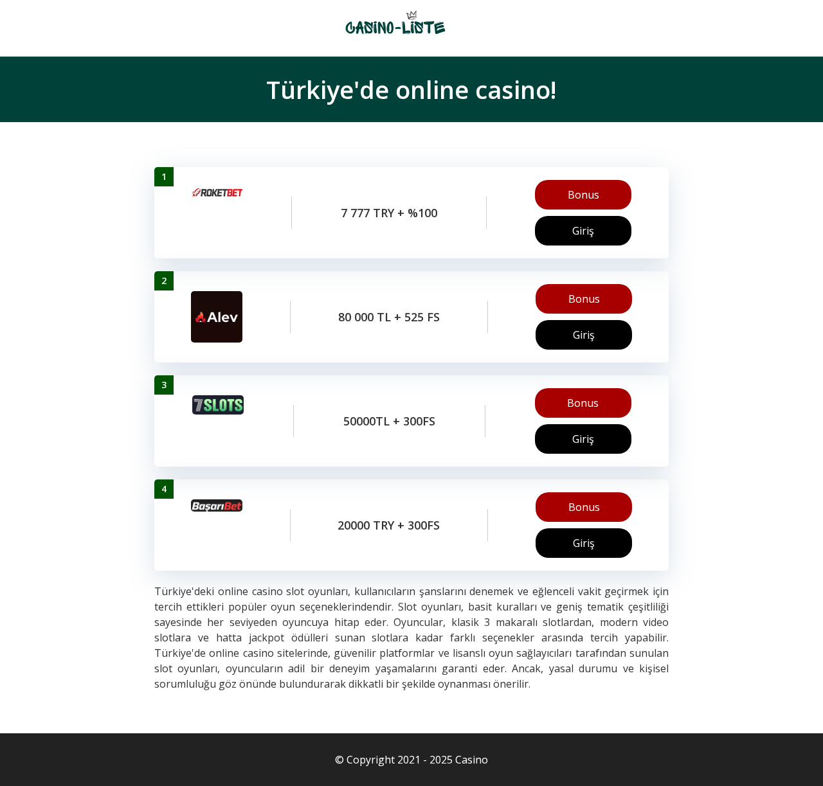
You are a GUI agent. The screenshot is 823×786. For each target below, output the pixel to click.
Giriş (583, 231)
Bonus (583, 195)
